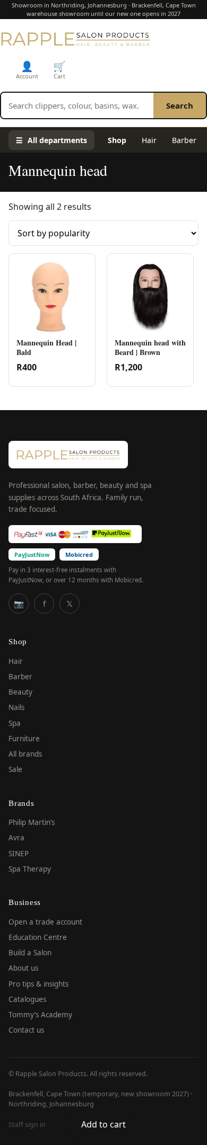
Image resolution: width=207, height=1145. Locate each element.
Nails (16, 707)
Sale (15, 769)
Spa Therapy (29, 869)
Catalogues (27, 999)
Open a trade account (45, 922)
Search (179, 105)
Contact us (26, 1030)
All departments (51, 140)
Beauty (20, 692)
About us (23, 968)
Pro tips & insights (38, 984)
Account (27, 69)
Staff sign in (27, 1124)
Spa (14, 723)
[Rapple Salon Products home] (75, 38)
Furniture (24, 738)
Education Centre (37, 937)
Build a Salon (29, 952)
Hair (149, 140)
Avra (16, 837)
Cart (59, 69)
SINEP (18, 853)
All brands (25, 754)
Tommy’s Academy (40, 1014)
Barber (184, 140)
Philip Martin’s (31, 822)
